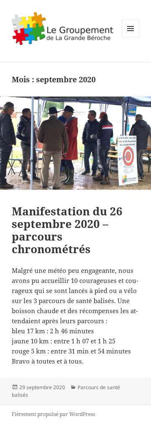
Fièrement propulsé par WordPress (53, 414)
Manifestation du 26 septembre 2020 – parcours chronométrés (67, 230)
